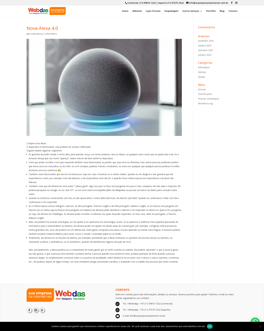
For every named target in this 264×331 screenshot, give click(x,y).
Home (125, 11)
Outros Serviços (190, 11)
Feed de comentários (208, 98)
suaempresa (37, 33)
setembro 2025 (205, 50)
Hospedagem (171, 11)
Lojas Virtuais (153, 11)
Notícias (202, 72)
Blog (222, 11)
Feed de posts (205, 93)
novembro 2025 (206, 40)
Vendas (201, 76)
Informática (51, 33)
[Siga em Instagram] (35, 310)
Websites (137, 11)
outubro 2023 (204, 54)
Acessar (202, 89)
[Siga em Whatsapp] (42, 310)
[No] (260, 326)
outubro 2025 (204, 45)
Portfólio (211, 11)
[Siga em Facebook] (29, 310)
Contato (232, 11)
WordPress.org (205, 103)
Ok (209, 326)
